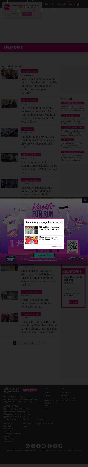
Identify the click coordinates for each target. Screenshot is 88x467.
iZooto (61, 246)
